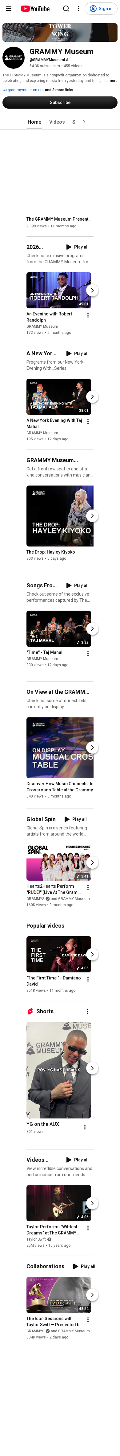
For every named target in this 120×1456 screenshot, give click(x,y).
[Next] (92, 290)
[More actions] (88, 315)
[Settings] (78, 8)
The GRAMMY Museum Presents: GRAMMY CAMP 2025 (60, 219)
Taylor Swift (36, 1239)
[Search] (66, 8)
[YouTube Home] (35, 8)
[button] (84, 122)
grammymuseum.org (25, 90)
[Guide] (8, 8)
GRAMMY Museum (42, 326)
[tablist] (60, 122)
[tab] (34, 122)
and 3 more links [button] (59, 90)
